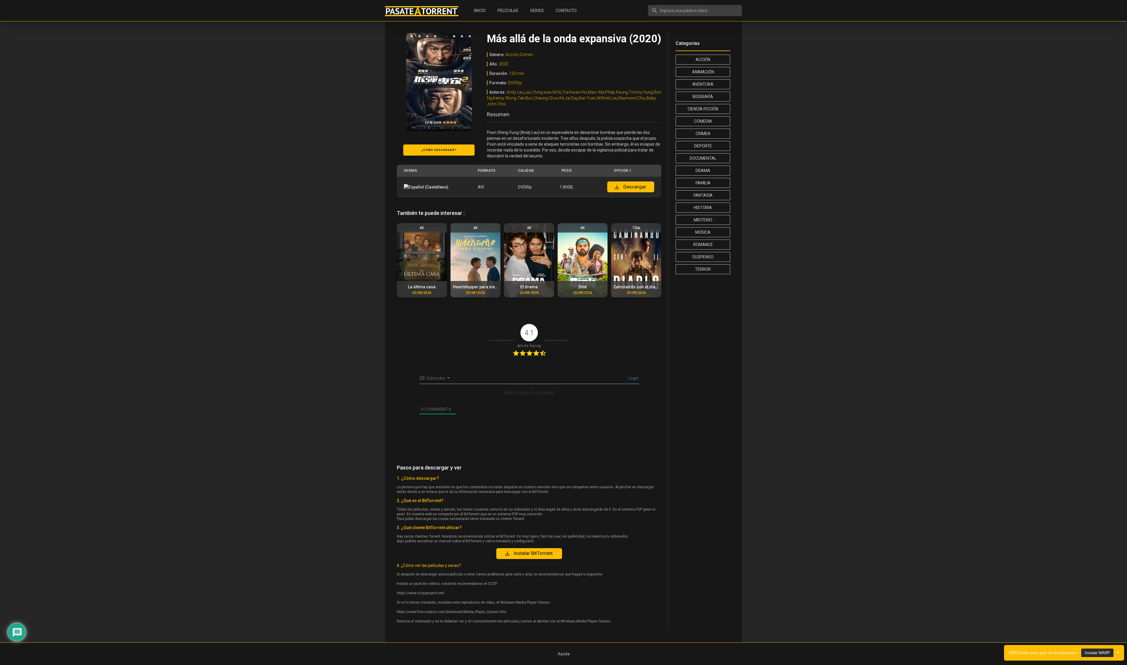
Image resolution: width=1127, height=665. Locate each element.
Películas (507, 10)
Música (703, 232)
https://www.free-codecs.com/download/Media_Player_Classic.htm (451, 612)
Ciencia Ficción (703, 109)
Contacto (566, 10)
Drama (703, 170)
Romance (703, 244)
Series (537, 10)
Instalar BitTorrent (533, 553)
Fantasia (703, 195)
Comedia (703, 121)
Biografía (703, 96)
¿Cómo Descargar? (439, 149)
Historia (703, 207)
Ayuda (564, 653)
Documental (703, 158)
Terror (703, 269)
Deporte (703, 146)
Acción (703, 59)
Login (632, 378)
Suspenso (702, 257)
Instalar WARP (1097, 653)
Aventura (702, 84)
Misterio (703, 220)
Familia (703, 183)
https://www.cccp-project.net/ (421, 593)
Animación (703, 72)
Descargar (634, 187)
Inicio (480, 10)
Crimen (703, 133)
